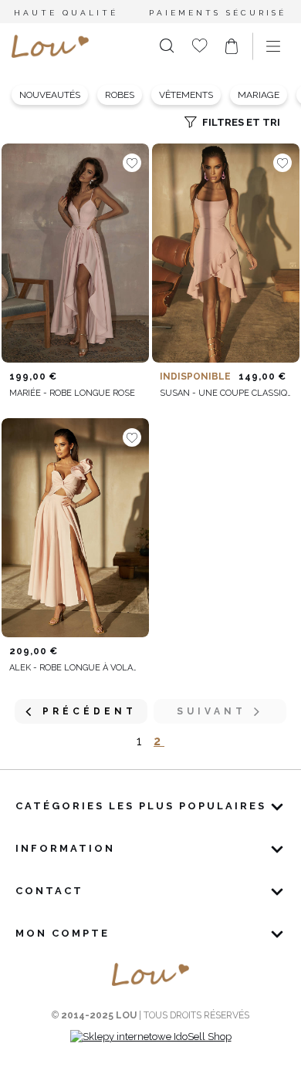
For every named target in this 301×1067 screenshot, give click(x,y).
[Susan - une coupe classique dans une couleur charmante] (225, 253)
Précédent (89, 711)
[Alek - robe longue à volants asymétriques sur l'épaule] (75, 527)
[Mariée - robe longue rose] (75, 253)
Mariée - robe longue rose (72, 393)
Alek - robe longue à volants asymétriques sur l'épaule (75, 668)
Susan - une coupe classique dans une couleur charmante (226, 393)
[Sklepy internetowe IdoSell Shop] (151, 1036)
